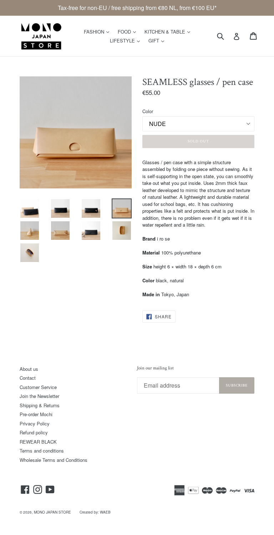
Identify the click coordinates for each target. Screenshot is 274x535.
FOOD (128, 31)
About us (29, 368)
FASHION (98, 31)
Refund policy (34, 432)
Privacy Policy (35, 423)
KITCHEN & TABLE (169, 31)
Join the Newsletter (39, 396)
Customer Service (38, 387)
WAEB (105, 512)
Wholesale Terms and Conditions (53, 459)
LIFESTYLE (126, 40)
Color (147, 111)
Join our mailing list (155, 368)
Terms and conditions (42, 450)
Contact (28, 377)
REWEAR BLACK (38, 441)
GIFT (158, 40)
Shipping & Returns (40, 405)
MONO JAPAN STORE (52, 512)
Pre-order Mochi (36, 414)
